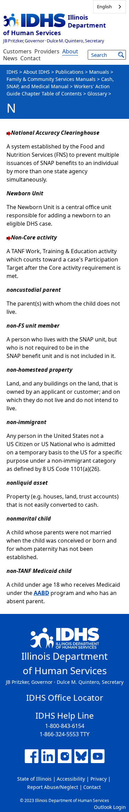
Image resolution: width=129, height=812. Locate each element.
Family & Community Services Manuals (51, 79)
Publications (69, 72)
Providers (47, 51)
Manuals (99, 72)
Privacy (98, 778)
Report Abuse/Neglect (52, 787)
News (10, 58)
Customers (17, 51)
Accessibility (71, 778)
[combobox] (109, 6)
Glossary (97, 93)
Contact (30, 58)
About (70, 51)
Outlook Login (110, 807)
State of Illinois (34, 778)
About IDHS (36, 72)
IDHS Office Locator (64, 697)
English (104, 6)
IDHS (12, 72)
